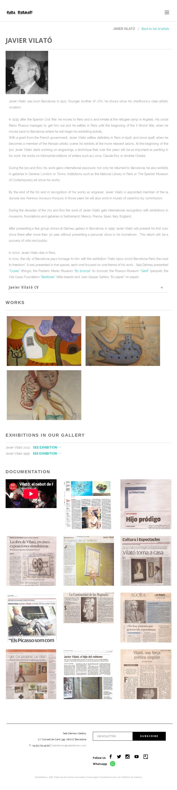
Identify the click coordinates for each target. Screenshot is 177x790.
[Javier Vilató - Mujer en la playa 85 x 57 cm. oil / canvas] (44, 395)
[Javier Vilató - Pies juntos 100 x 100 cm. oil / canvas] (122, 341)
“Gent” (144, 271)
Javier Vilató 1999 (32, 453)
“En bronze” (82, 271)
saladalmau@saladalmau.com (69, 745)
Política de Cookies (132, 777)
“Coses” (14, 271)
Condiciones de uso (110, 777)
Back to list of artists (155, 29)
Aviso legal (93, 777)
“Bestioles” (48, 277)
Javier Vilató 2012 (32, 447)
